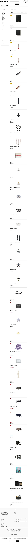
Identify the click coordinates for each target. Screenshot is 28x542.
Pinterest (15, 513)
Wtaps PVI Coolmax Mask (13, 392)
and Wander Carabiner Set (13, 201)
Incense (3, 22)
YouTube (15, 514)
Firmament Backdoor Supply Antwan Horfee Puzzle (17, 474)
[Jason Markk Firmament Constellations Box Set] (18, 484)
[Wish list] (23, 2)
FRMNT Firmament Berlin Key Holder (15, 242)
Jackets (3, 23)
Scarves (3, 28)
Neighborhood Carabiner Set (14, 132)
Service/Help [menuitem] (25, 0)
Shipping (2, 520)
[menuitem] (14, 2)
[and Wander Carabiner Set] (18, 196)
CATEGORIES (3, 12)
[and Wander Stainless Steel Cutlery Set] (18, 142)
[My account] (25, 2)
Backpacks (3, 14)
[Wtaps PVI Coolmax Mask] (18, 388)
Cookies (2, 525)
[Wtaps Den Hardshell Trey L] (18, 306)
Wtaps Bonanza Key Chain (13, 50)
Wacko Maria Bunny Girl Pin (13, 283)
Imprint (2, 522)
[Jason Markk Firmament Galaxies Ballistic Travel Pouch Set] (18, 497)
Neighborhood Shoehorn (13, 91)
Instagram (15, 512)
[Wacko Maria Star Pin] (18, 251)
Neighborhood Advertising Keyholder (15, 173)
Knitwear (3, 26)
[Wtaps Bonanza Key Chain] (18, 46)
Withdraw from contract (4, 526)
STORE (2, 43)
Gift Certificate (2, 519)
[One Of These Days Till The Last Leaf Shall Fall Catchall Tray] (18, 155)
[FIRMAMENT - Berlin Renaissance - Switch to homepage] (4, 2)
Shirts (2, 29)
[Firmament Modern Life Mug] (18, 456)
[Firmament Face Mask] (18, 443)
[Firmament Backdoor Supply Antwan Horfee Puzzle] (18, 470)
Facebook (15, 511)
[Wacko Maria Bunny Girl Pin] (18, 279)
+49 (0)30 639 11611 (4, 512)
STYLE (2, 40)
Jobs (1, 524)
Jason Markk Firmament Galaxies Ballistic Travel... (16, 502)
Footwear (3, 17)
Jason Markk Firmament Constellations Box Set (16, 488)
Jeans (2, 24)
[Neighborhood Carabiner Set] (18, 128)
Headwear (3, 21)
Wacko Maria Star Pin (13, 269)
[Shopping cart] (27, 2)
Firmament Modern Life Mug (14, 461)
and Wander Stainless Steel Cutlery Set (15, 146)
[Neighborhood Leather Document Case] (18, 19)
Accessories (3, 13)
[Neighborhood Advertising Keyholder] (18, 169)
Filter (12, 12)
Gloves (3, 19)
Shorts (2, 30)
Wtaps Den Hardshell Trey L (13, 310)
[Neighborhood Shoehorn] (18, 73)
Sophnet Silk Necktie (13, 105)
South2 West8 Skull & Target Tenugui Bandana (16, 351)
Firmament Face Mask (13, 447)
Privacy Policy (2, 523)
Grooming (3, 20)
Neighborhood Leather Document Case (15, 23)
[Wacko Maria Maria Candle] (18, 374)
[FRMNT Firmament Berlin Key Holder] (18, 237)
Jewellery (3, 25)
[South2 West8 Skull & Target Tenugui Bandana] (18, 347)
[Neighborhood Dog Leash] (18, 292)
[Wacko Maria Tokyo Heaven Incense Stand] (18, 333)
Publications (3, 27)
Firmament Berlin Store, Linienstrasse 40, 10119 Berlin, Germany (14, 532)
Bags (2, 15)
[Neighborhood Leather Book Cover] (18, 32)
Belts (2, 16)
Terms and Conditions (3, 521)
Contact (2, 518)
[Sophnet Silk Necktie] (18, 101)
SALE (2, 44)
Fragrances (3, 18)
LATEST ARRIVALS (4, 9)
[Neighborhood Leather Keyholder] (18, 114)
